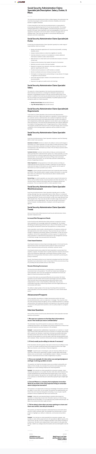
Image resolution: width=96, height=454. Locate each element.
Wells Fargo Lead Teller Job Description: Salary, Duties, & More (60, 438)
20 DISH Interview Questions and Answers (36, 437)
